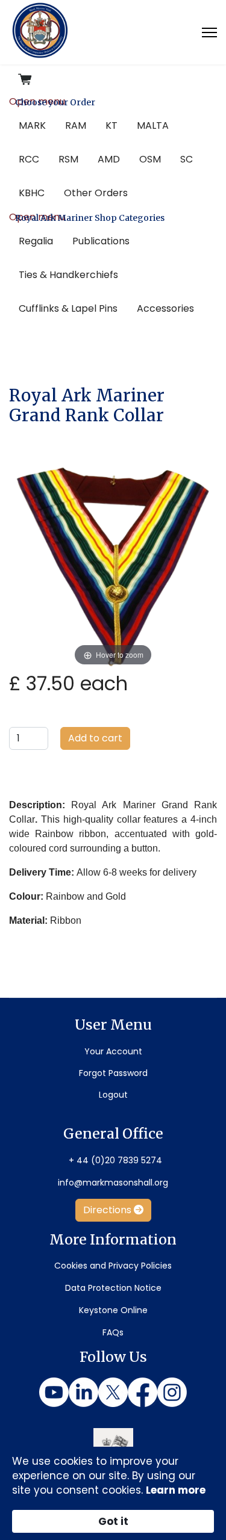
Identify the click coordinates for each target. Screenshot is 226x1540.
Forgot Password (113, 1073)
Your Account (113, 1051)
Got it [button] (113, 1521)
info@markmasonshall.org (113, 1183)
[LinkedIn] (83, 1392)
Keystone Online (113, 1310)
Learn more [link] (176, 1490)
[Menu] (209, 32)
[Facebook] (142, 1392)
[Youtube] (54, 1392)
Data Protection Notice (113, 1288)
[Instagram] (172, 1392)
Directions (108, 1210)
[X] (113, 1392)
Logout (113, 1095)
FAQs (113, 1332)
